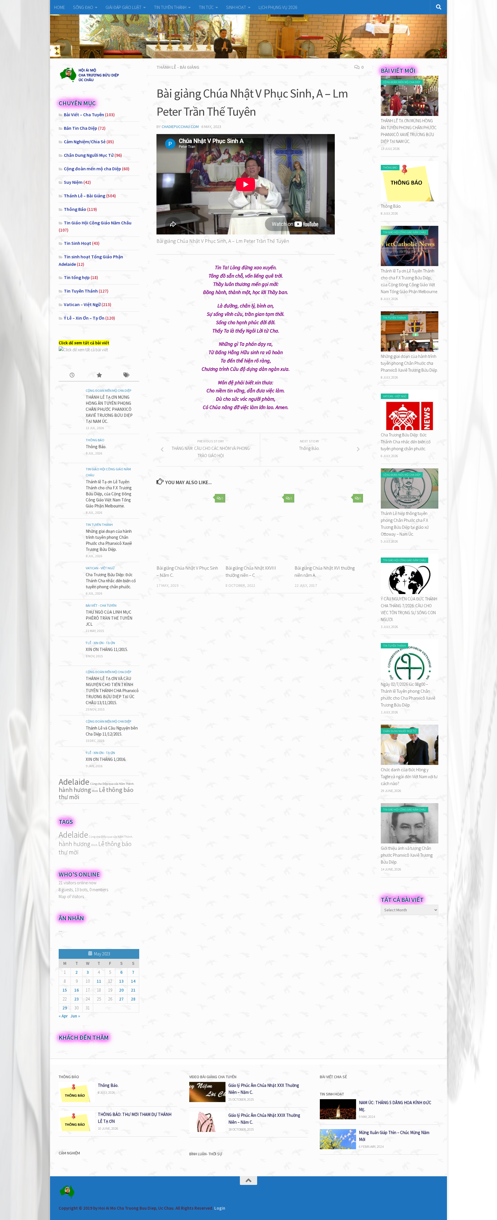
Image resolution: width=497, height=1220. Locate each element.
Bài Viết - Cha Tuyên (101, 605)
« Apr (63, 1016)
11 (99, 981)
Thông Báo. (96, 446)
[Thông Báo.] (409, 200)
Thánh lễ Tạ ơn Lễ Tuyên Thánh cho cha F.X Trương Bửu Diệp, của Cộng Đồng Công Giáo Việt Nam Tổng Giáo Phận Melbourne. (109, 494)
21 (133, 990)
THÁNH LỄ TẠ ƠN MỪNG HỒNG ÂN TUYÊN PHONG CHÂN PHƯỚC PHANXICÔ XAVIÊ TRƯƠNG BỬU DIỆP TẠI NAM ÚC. (109, 409)
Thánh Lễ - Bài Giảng (177, 67)
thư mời (69, 797)
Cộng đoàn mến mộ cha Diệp (92, 168)
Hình (95, 791)
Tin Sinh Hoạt (77, 243)
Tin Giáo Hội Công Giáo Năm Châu (97, 223)
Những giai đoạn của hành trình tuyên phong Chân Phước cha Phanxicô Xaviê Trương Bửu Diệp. (409, 363)
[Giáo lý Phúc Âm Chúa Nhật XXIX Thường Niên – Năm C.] (207, 1130)
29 (64, 1008)
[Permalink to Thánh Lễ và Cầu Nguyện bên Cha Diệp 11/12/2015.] (70, 729)
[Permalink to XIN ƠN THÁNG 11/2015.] (70, 651)
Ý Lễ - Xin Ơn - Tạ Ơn (100, 643)
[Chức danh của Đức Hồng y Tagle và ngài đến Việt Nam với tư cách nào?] (409, 763)
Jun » (75, 1016)
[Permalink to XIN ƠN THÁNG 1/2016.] (70, 761)
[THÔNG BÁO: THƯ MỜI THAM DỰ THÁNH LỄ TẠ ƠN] (77, 1129)
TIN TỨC (206, 7)
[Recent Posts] (72, 375)
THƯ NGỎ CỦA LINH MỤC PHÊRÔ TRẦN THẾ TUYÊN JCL (109, 618)
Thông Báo (75, 209)
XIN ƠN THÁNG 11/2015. (107, 649)
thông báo (119, 790)
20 (121, 990)
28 (133, 999)
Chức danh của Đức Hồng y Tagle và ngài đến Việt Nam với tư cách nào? (409, 776)
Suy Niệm (73, 182)
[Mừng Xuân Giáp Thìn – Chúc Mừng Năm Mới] (338, 1147)
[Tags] (125, 375)
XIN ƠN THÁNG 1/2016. (106, 759)
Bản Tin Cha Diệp (80, 128)
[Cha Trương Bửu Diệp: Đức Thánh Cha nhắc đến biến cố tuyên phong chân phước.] (409, 428)
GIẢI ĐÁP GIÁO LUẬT (124, 7)
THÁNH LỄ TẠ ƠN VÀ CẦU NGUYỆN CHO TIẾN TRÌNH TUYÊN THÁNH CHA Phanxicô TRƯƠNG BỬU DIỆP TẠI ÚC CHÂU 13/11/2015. (112, 690)
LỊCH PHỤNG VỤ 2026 (278, 7)
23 (76, 999)
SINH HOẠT (236, 7)
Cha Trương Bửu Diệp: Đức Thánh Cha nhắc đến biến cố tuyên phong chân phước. (111, 580)
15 (64, 990)
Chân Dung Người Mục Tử (89, 155)
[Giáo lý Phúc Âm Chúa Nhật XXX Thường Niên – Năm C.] (207, 1100)
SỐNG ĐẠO (83, 7)
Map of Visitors (71, 896)
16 (76, 990)
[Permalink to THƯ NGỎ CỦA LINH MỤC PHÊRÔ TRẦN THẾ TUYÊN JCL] (70, 613)
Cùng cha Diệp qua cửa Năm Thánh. (112, 784)
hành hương (75, 790)
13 (121, 981)
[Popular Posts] (98, 375)
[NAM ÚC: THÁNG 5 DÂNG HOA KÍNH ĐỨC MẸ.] (338, 1117)
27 (121, 999)
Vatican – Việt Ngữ (82, 304)
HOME (59, 7)
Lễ (102, 790)
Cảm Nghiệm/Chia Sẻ (85, 141)
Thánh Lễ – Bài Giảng (84, 195)
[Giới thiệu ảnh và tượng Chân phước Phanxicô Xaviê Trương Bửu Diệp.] (409, 842)
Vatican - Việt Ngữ (100, 568)
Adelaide (74, 781)
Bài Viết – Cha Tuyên (84, 114)
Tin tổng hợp (77, 277)
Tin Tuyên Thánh (81, 291)
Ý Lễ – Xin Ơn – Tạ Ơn (84, 318)
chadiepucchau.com (180, 126)
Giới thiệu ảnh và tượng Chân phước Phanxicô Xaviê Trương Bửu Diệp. (407, 855)
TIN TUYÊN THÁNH (170, 7)
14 (133, 981)
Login (219, 1208)
